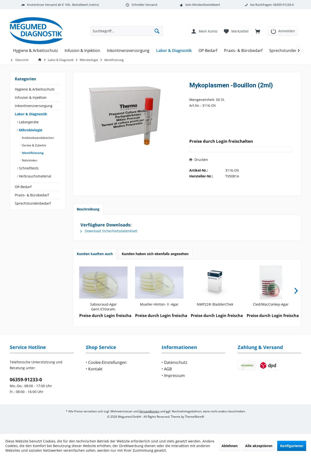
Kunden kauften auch (95, 253)
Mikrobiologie (30, 130)
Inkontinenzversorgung (33, 105)
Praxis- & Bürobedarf (32, 195)
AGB (168, 369)
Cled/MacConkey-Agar (271, 304)
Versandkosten (149, 411)
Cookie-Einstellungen (107, 362)
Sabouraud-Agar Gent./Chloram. (103, 306)
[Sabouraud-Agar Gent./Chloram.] (103, 283)
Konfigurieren (291, 445)
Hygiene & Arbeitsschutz (35, 89)
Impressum (174, 375)
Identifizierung (32, 153)
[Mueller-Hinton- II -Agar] (159, 283)
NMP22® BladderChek (215, 304)
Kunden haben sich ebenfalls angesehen (155, 253)
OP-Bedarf (23, 186)
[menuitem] (282, 29)
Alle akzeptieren (258, 445)
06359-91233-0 (26, 379)
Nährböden (29, 160)
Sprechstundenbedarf (33, 203)
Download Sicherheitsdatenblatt (110, 231)
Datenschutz (175, 362)
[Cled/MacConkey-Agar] (271, 283)
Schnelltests (28, 168)
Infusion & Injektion (31, 97)
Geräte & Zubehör (33, 145)
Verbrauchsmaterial (34, 176)
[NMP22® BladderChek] (215, 283)
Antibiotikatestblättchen (37, 138)
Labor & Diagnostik (31, 114)
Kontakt (95, 369)
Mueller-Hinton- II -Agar (159, 304)
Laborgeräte (28, 122)
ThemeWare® (194, 417)
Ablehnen (230, 445)
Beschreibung (88, 209)
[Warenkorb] (257, 31)
